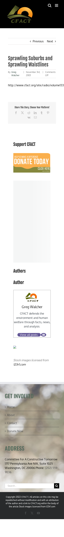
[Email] (43, 335)
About (11, 415)
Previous (38, 41)
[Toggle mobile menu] (57, 5)
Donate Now (15, 431)
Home (11, 407)
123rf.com (19, 364)
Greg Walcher (32, 307)
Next (50, 41)
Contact (12, 423)
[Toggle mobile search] (49, 5)
